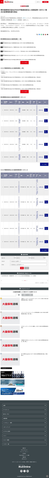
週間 (24, 295)
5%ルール (15, 20)
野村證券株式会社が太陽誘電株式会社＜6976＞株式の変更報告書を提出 (18, 43)
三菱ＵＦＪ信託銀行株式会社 (37, 202)
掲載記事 (24, 457)
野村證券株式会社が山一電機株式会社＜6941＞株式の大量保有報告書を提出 (19, 47)
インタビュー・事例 (7, 422)
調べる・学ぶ (6, 414)
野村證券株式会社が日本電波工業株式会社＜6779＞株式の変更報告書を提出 (19, 59)
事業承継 (5, 418)
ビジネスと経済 (6, 431)
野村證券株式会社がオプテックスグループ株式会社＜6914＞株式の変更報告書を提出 (21, 51)
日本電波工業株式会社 (19, 157)
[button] (1, 280)
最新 (19, 295)
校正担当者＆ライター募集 (24, 455)
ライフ (4, 435)
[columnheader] (2, 102)
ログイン (38, 2)
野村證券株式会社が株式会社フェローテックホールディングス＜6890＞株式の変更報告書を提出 (23, 55)
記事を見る (41, 110)
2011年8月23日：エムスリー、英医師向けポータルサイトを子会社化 (16, 275)
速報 (4, 405)
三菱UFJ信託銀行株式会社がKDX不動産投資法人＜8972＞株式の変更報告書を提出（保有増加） (21, 81)
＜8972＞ (41, 10)
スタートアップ (6, 427)
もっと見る (24, 62)
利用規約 (24, 453)
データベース (6, 409)
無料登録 (45, 2)
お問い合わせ (24, 458)
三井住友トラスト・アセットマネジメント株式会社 (37, 187)
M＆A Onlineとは (24, 449)
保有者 (3, 264)
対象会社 (3, 261)
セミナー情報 (6, 440)
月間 (30, 295)
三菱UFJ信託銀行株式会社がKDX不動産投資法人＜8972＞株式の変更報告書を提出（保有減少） (21, 77)
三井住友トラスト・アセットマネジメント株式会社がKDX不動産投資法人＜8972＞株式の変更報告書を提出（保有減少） (24, 72)
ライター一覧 (6, 444)
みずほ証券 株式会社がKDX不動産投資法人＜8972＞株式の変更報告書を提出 (17, 85)
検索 (22, 268)
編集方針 (24, 448)
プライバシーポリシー (24, 451)
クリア (26, 268)
